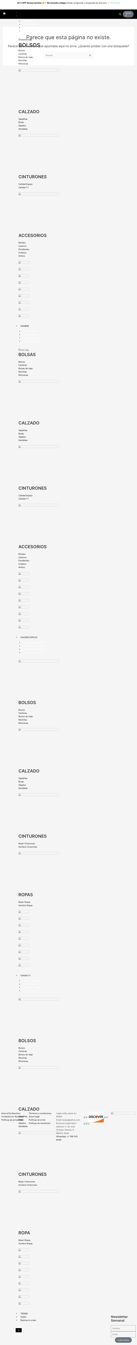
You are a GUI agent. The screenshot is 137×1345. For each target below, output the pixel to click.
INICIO (23, 12)
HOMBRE (24, 326)
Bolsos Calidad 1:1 (32, 981)
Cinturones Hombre (32, 338)
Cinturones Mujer (31, 28)
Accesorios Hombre (32, 341)
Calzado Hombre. (31, 334)
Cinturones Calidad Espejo (35, 649)
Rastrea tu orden (28, 1320)
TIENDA (24, 1313)
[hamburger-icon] (114, 12)
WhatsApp (115, 3)
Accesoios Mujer (31, 31)
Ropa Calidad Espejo (33, 652)
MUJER (23, 15)
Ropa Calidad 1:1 (31, 991)
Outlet (23, 1317)
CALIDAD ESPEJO (28, 637)
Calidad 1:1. (25, 975)
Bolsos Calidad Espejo (33, 642)
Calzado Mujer (30, 24)
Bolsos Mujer (29, 21)
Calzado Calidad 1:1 (32, 984)
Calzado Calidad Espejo (34, 646)
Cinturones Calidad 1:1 (33, 987)
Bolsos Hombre (30, 331)
